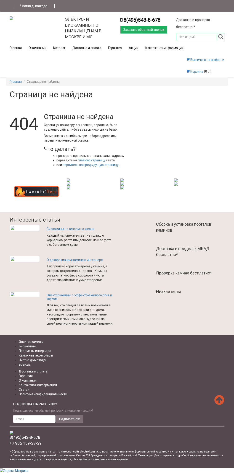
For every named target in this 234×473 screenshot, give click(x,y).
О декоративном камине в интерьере (75, 260)
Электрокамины (31, 342)
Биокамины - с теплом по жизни (70, 229)
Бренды (25, 364)
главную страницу (91, 160)
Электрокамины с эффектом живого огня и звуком (79, 296)
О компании (37, 48)
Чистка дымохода (33, 6)
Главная (16, 48)
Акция (133, 48)
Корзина (196, 71)
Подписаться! (69, 419)
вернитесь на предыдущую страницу (91, 165)
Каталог (59, 48)
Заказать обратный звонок (143, 29)
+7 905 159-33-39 (26, 443)
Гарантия (115, 48)
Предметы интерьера (35, 351)
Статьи (24, 389)
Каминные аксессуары (36, 355)
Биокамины (27, 346)
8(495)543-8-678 (142, 20)
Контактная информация (164, 48)
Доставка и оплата (86, 48)
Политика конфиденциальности (43, 394)
